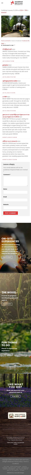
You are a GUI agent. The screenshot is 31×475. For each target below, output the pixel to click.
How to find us (23, 469)
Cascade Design (19, 473)
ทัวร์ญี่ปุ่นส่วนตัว (7, 49)
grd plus (5, 65)
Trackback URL (25, 40)
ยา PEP (4, 97)
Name (5, 189)
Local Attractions (15, 466)
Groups (24, 466)
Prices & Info (12, 468)
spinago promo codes (9, 81)
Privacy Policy (18, 461)
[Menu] (2, 3)
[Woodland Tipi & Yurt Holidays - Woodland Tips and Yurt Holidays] (16, 3)
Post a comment (5, 40)
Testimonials (25, 468)
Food (18, 468)
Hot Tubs (6, 466)
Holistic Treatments (9, 469)
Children (4, 468)
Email (5, 197)
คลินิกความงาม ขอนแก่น (9, 141)
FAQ (17, 469)
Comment (7, 174)
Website (6, 204)
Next (3, 43)
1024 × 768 (23, 10)
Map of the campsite (13, 470)
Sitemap (22, 470)
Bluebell (3, 12)
